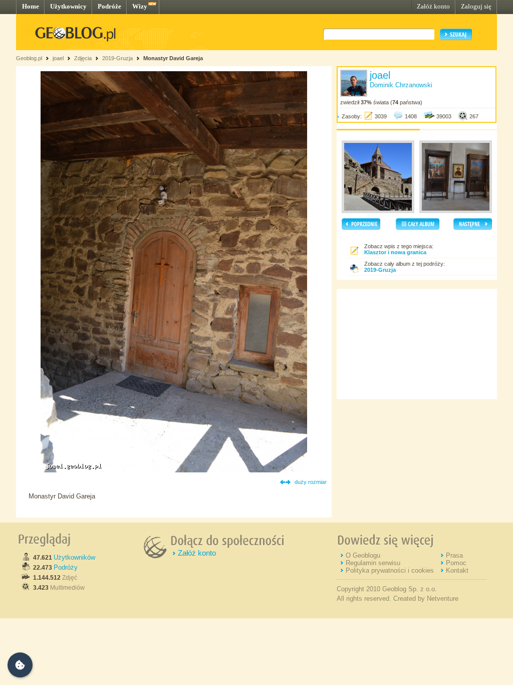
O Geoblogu (363, 555)
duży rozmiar (311, 482)
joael (58, 58)
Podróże (109, 6)
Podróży (66, 567)
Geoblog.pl (29, 58)
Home (30, 6)
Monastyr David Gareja (173, 58)
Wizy (139, 6)
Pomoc (456, 563)
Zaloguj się (476, 6)
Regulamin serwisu (373, 563)
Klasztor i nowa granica (395, 252)
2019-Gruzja (117, 58)
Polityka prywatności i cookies (390, 570)
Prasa (454, 555)
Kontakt (457, 570)
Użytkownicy (68, 6)
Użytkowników (74, 557)
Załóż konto (433, 6)
